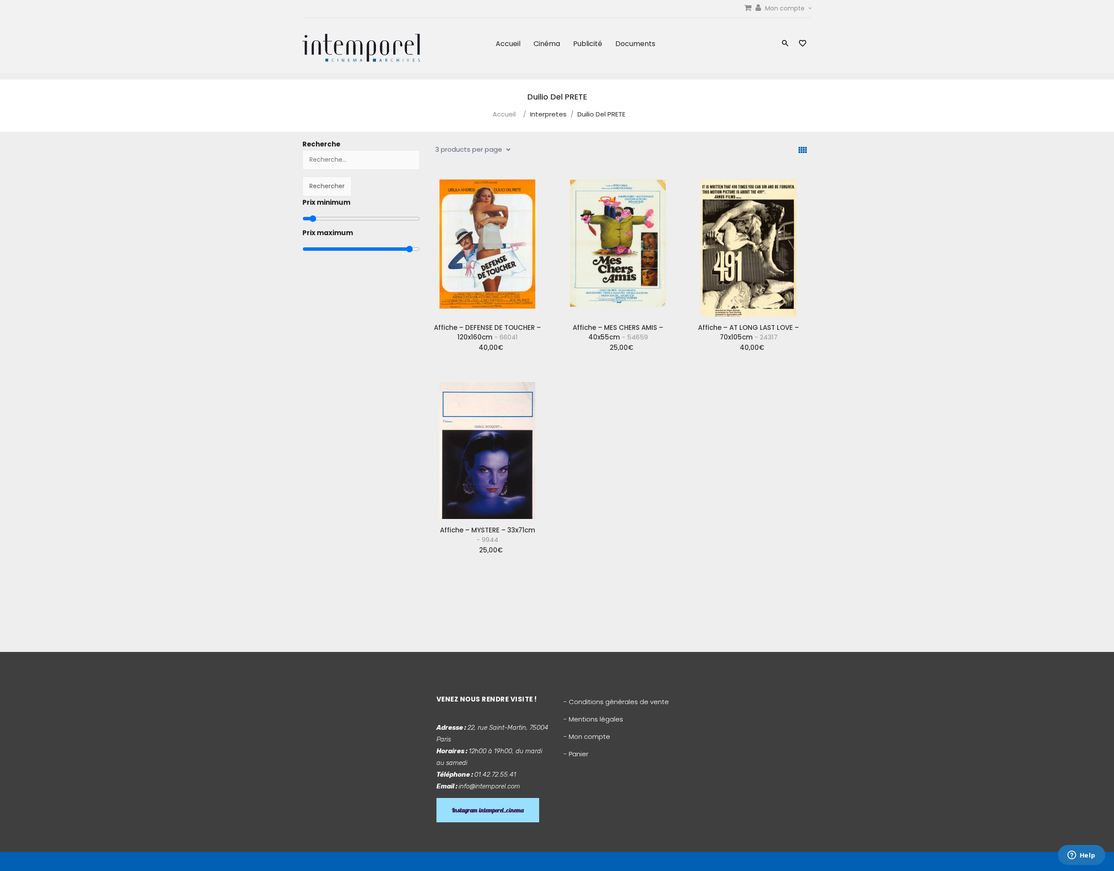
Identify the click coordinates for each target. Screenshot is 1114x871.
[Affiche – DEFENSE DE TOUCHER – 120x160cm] (487, 244)
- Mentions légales (593, 719)
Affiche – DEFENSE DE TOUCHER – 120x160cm (487, 332)
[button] (785, 44)
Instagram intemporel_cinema (488, 810)
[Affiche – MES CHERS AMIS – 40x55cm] (618, 244)
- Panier (576, 753)
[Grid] (802, 150)
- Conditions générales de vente (616, 701)
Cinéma (547, 44)
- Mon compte (587, 736)
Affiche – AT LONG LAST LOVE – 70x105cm (748, 332)
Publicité (587, 44)
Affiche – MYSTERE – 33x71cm (487, 534)
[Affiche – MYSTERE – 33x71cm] (487, 447)
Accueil (508, 44)
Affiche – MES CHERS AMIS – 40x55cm (618, 332)
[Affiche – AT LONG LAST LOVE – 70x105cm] (748, 244)
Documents (635, 44)
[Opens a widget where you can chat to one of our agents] (1081, 856)
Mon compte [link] (785, 8)
